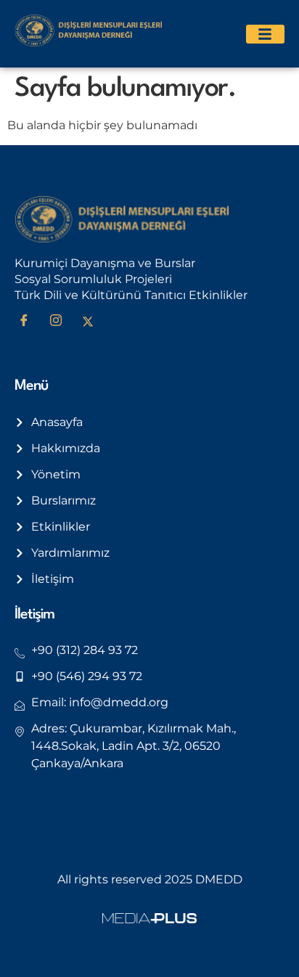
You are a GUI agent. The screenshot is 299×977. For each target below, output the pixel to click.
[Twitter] (93, 321)
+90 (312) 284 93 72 (84, 650)
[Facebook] (29, 321)
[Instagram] (61, 321)
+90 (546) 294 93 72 (86, 676)
